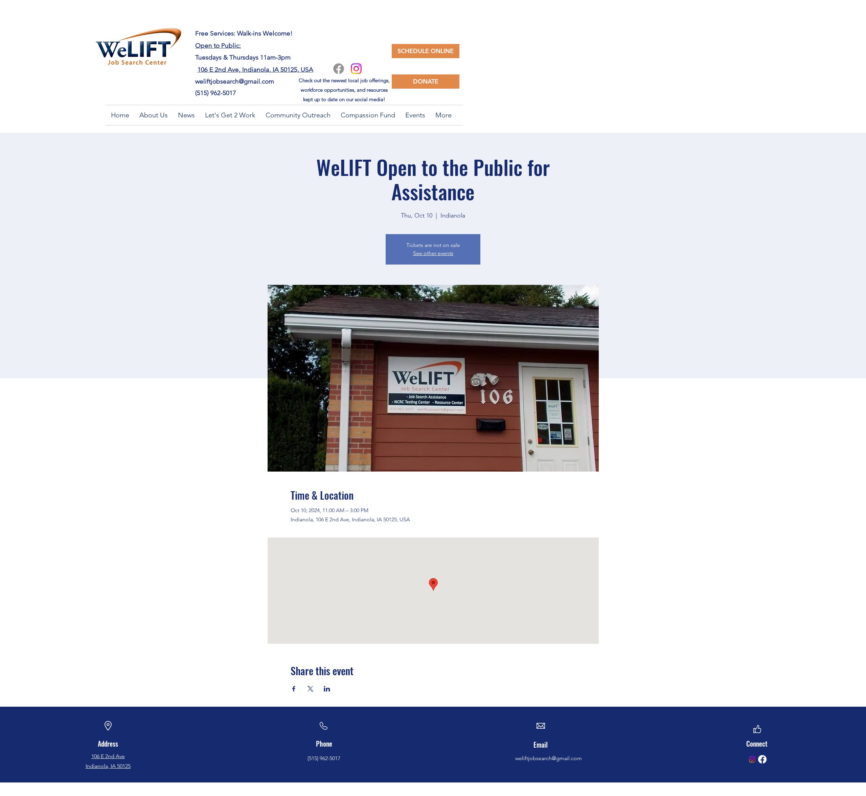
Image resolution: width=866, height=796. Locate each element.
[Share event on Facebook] (294, 688)
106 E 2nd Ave (108, 756)
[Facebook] (339, 69)
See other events (433, 253)
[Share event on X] (310, 688)
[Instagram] (356, 69)
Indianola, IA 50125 (108, 766)
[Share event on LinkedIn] (327, 688)
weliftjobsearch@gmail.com (234, 81)
